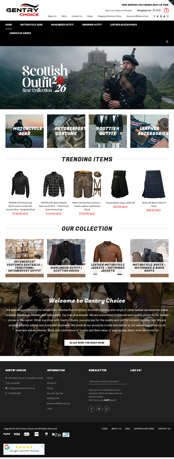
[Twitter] (157, 16)
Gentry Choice (27, 429)
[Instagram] (168, 16)
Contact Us (77, 16)
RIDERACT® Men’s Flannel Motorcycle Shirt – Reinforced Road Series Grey (53, 206)
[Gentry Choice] (22, 10)
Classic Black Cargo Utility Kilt (120, 202)
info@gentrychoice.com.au (21, 388)
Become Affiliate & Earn (138, 16)
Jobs (49, 408)
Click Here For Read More (87, 343)
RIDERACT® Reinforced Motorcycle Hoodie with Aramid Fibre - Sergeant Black (20, 206)
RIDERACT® (53, 398)
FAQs (64, 16)
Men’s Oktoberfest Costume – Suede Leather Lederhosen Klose (87, 206)
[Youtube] (164, 16)
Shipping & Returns (144, 429)
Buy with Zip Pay (55, 393)
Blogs (90, 16)
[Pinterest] (161, 16)
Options (21, 196)
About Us (52, 16)
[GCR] (7, 447)
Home (50, 378)
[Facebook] (154, 16)
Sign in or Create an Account (118, 10)
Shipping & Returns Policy (109, 16)
